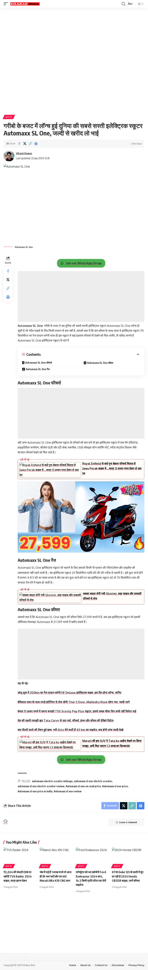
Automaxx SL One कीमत (100, 362)
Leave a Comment (128, 822)
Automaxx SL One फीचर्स (38, 362)
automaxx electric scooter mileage (52, 781)
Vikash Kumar (24, 153)
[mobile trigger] (7, 4)
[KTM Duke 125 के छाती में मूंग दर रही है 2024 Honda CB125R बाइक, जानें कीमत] (128, 857)
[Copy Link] (30, 144)
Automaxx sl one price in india (35, 791)
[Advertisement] (74, 35)
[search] (123, 4)
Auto (9, 117)
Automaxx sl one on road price (83, 786)
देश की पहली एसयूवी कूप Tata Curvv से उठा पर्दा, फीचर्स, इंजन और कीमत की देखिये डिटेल (66, 720)
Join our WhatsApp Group (83, 263)
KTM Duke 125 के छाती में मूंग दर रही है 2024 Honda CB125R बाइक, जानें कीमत (127, 876)
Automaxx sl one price (115, 786)
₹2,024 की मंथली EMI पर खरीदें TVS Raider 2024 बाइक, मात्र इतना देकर (18, 876)
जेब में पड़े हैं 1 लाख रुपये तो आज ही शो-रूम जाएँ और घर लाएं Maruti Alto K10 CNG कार (55, 876)
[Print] (35, 144)
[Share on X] (24, 144)
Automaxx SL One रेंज (38, 369)
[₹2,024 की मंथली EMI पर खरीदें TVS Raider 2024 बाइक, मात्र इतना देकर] (20, 857)
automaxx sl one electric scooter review (41, 786)
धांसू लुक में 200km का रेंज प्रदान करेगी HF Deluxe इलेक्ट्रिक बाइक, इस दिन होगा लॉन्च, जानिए (69, 692)
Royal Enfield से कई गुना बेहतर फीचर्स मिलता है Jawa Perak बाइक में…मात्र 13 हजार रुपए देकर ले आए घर (112, 468)
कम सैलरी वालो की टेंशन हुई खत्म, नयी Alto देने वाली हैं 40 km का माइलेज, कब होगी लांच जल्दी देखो (70, 730)
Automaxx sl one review (67, 791)
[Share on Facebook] (19, 144)
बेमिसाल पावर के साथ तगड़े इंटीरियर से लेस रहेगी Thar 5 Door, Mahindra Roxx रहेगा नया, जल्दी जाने (74, 702)
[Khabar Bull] (25, 4)
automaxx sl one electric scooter (93, 781)
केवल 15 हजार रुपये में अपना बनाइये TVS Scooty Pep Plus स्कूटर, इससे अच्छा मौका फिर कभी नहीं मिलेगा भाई (77, 711)
